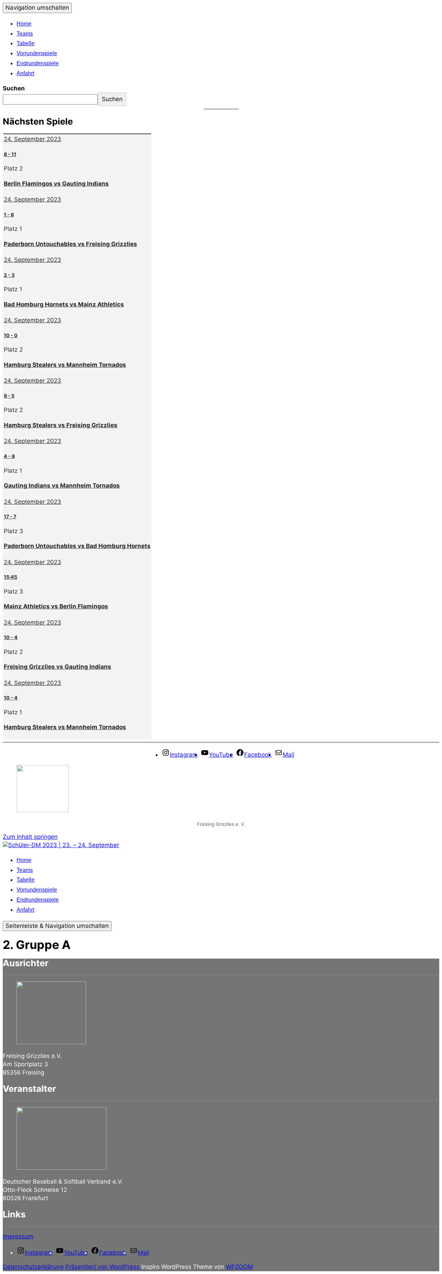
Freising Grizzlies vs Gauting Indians (57, 666)
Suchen (14, 88)
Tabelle (26, 43)
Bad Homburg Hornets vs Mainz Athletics (64, 304)
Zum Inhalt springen (30, 836)
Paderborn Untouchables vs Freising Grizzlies (70, 244)
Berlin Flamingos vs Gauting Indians (56, 183)
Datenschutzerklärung (33, 1266)
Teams (25, 34)
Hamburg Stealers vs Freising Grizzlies (60, 425)
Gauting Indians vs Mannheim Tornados (62, 485)
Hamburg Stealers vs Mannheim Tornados (65, 364)
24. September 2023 (32, 139)
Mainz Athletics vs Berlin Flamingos (56, 606)
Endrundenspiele (38, 63)
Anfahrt (25, 73)
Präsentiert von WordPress (103, 1266)
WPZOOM (239, 1266)
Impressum (18, 1236)
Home (24, 24)
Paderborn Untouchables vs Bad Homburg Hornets (77, 545)
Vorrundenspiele (37, 53)
